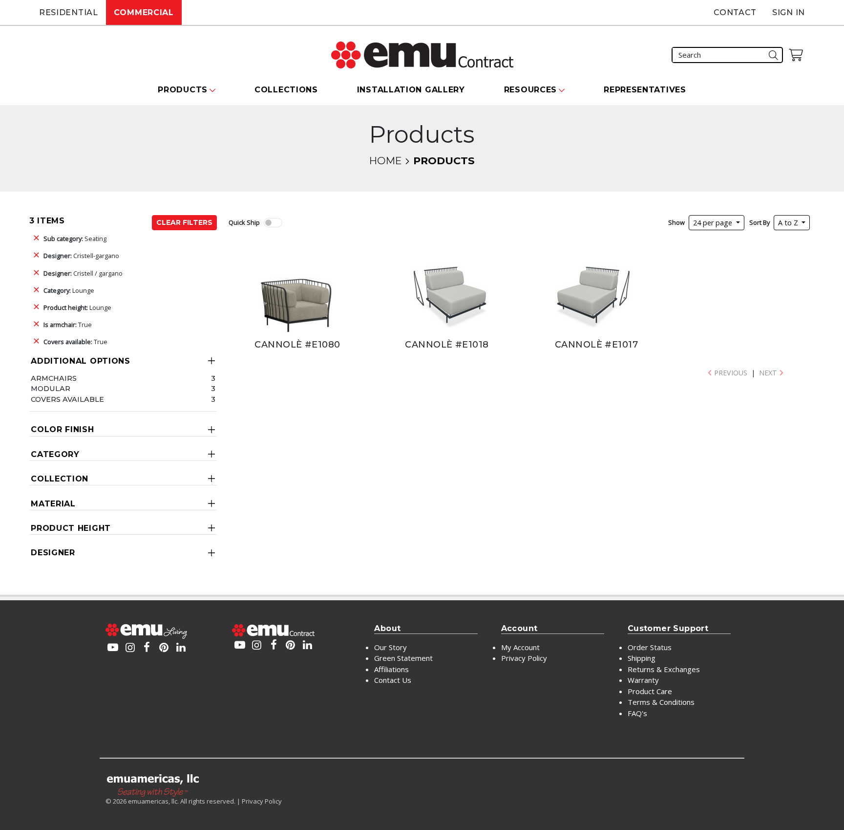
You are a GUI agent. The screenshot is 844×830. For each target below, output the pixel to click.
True (67, 324)
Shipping (641, 658)
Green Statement (403, 658)
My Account (520, 647)
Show (676, 222)
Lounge (68, 290)
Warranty (643, 680)
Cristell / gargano (83, 273)
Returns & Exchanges (664, 669)
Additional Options (80, 361)
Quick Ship (244, 222)
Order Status (650, 647)
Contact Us (392, 680)
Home (385, 160)
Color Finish (62, 429)
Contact (735, 12)
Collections (286, 89)
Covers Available (67, 399)
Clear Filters (184, 222)
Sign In (788, 12)
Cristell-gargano (81, 255)
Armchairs (54, 378)
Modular (50, 388)
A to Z (789, 222)
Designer (53, 552)
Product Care (650, 691)
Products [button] (183, 89)
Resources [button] (530, 89)
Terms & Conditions (661, 702)
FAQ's (637, 713)
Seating (74, 238)
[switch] (273, 222)
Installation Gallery (411, 89)
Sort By (759, 222)
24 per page (713, 222)
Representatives (645, 89)
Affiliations (391, 669)
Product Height (71, 528)
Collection (59, 478)
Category (55, 454)
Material (53, 503)
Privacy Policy (524, 658)
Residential (68, 12)
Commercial (144, 12)
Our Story (390, 647)
